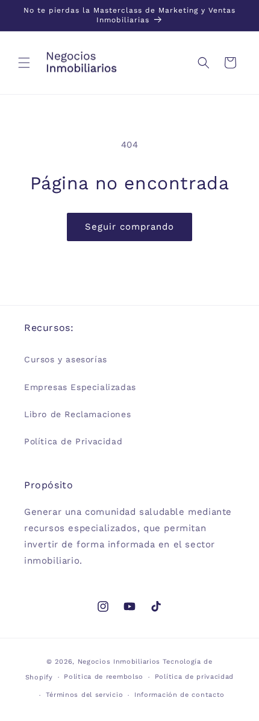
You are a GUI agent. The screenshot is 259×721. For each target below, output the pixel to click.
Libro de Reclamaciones (77, 414)
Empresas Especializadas (80, 387)
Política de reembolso (103, 677)
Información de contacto (179, 695)
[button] (24, 62)
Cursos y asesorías (65, 359)
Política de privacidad (194, 677)
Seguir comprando (129, 226)
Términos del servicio (84, 695)
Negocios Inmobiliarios (119, 662)
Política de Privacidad (73, 441)
